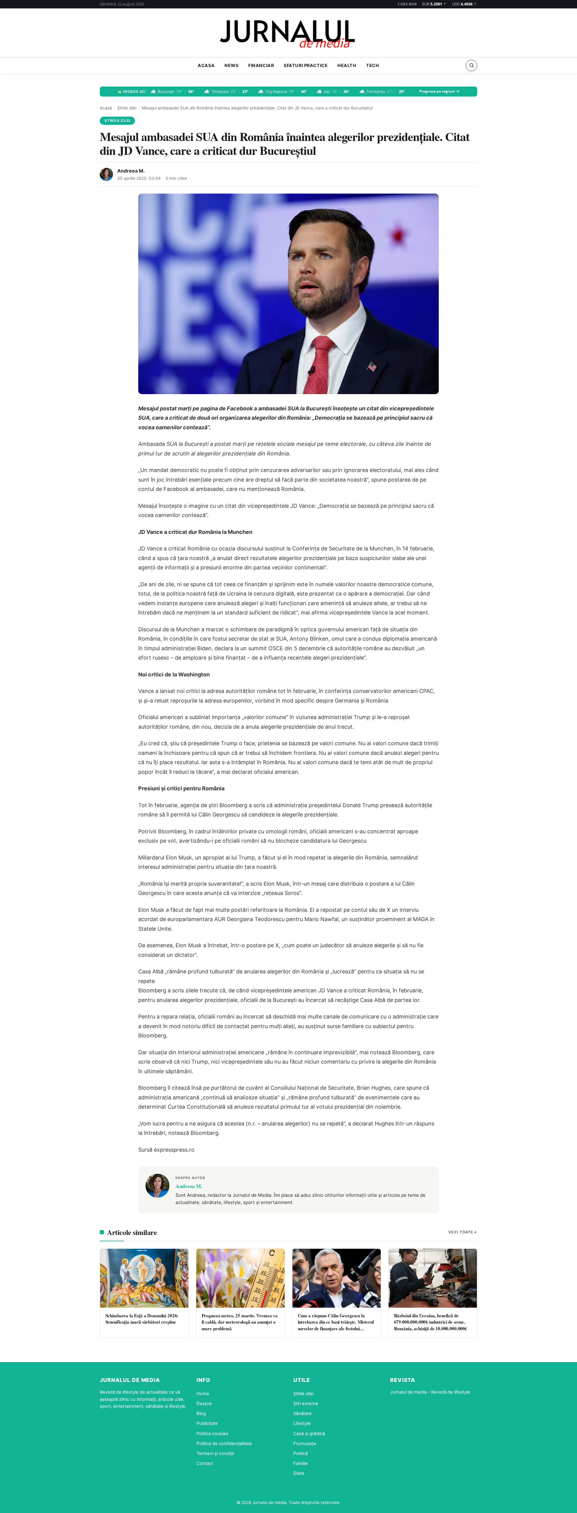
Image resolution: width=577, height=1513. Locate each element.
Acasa (206, 65)
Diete (298, 1473)
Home (203, 1393)
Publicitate (207, 1423)
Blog (201, 1413)
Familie (300, 1463)
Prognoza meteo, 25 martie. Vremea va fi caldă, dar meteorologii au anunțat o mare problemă (240, 1322)
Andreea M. (131, 171)
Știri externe (305, 1403)
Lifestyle (302, 1423)
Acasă (106, 108)
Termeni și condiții (215, 1453)
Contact (205, 1463)
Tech (372, 65)
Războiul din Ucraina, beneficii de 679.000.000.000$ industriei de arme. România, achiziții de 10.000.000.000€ (430, 1322)
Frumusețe (304, 1443)
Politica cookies (212, 1433)
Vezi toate (460, 1232)
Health (346, 65)
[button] (471, 65)
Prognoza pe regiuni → (439, 91)
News (231, 65)
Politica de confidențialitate (224, 1443)
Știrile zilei (126, 108)
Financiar (261, 65)
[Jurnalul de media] (288, 34)
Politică (300, 1453)
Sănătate (302, 1413)
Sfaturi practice (306, 65)
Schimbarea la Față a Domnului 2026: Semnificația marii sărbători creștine (142, 1318)
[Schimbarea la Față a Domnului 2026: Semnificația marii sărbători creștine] (144, 1278)
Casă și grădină (309, 1433)
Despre (204, 1403)
